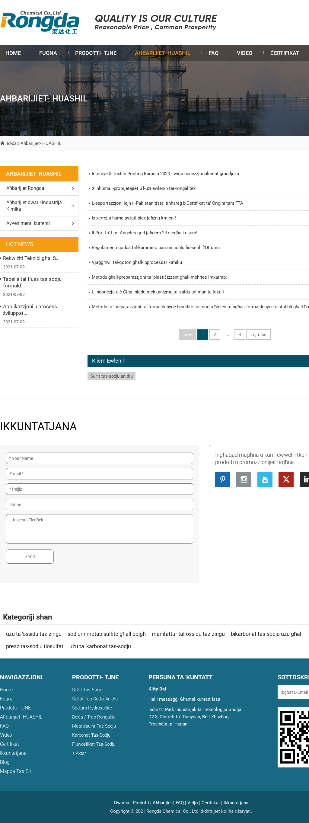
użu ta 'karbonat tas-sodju (100, 646)
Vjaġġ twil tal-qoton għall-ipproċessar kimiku (137, 262)
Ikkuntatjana (13, 753)
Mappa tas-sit (15, 771)
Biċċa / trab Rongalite (94, 717)
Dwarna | (123, 802)
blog (5, 762)
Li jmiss (258, 334)
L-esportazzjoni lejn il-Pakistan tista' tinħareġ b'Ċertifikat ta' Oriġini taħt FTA (167, 203)
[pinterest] (222, 479)
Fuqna (48, 53)
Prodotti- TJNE (95, 53)
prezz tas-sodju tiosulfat (34, 646)
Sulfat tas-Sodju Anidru (95, 699)
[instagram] (243, 479)
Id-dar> (14, 143)
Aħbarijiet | (163, 802)
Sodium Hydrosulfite (92, 708)
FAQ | (181, 802)
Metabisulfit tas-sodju (94, 726)
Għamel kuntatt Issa (200, 699)
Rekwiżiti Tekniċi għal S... (31, 258)
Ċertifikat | (212, 802)
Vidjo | (193, 802)
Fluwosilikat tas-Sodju (93, 744)
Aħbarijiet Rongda (25, 188)
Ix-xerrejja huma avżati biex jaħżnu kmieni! (134, 218)
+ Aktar (79, 753)
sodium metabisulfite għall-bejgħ (107, 634)
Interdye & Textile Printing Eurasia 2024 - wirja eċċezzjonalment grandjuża (165, 173)
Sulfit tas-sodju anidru (111, 376)
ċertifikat (284, 53)
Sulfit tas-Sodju (87, 690)
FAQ (213, 53)
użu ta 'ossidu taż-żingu (34, 634)
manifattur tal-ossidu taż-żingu (188, 634)
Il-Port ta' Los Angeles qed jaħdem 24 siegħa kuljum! (144, 232)
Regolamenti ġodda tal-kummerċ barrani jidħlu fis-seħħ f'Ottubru (156, 247)
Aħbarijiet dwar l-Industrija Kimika (34, 206)
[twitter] (286, 479)
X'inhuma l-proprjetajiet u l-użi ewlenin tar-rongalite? (144, 188)
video (244, 53)
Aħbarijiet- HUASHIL (162, 53)
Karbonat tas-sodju (91, 735)
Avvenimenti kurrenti (28, 223)
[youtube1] (264, 479)
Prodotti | (142, 802)
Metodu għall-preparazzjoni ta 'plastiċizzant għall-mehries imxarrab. (159, 277)
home (13, 53)
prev (187, 334)
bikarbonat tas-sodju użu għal (266, 634)
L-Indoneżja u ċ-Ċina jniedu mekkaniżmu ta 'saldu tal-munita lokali (158, 292)
